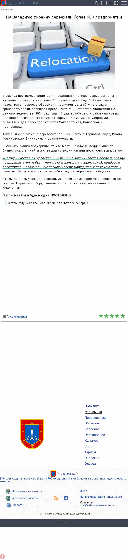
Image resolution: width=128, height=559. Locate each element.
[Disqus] (64, 362)
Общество (92, 423)
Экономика (93, 412)
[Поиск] (96, 3)
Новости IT (20, 505)
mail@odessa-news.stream (97, 505)
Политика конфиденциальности (101, 497)
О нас (83, 491)
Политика (92, 406)
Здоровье (92, 429)
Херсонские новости (25, 498)
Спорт (89, 446)
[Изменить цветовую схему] (110, 3)
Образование (95, 434)
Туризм (90, 452)
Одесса (90, 463)
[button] (64, 523)
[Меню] (124, 3)
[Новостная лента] (56, 498)
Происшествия (96, 417)
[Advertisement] (64, 289)
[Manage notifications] (2, 556)
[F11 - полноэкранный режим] (116, 3)
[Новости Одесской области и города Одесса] (32, 434)
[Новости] (53, 473)
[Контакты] (104, 3)
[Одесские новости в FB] (66, 498)
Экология (92, 457)
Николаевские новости (27, 491)
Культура (91, 440)
